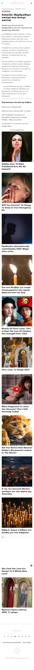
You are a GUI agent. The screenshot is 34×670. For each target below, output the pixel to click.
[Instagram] (11, 636)
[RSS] (26, 636)
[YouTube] (15, 636)
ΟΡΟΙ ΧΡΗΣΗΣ (27, 642)
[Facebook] (4, 636)
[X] (8, 636)
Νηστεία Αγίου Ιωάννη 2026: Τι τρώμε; (16, 111)
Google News (7, 126)
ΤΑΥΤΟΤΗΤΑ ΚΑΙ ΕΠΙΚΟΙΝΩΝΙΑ (12, 642)
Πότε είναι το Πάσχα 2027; (12, 107)
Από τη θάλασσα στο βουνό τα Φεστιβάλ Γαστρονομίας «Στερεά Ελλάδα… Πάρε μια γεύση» (14, 117)
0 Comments (6, 11)
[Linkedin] (22, 636)
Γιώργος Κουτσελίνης (8, 9)
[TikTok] (19, 636)
